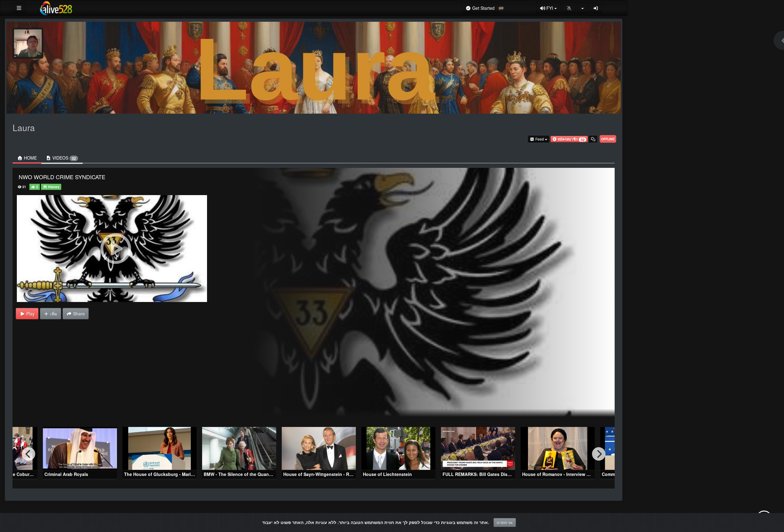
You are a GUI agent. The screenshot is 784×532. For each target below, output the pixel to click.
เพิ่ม (53, 314)
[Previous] (28, 454)
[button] (569, 139)
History (53, 186)
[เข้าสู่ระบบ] (596, 8)
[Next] (598, 454)
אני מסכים (505, 522)
